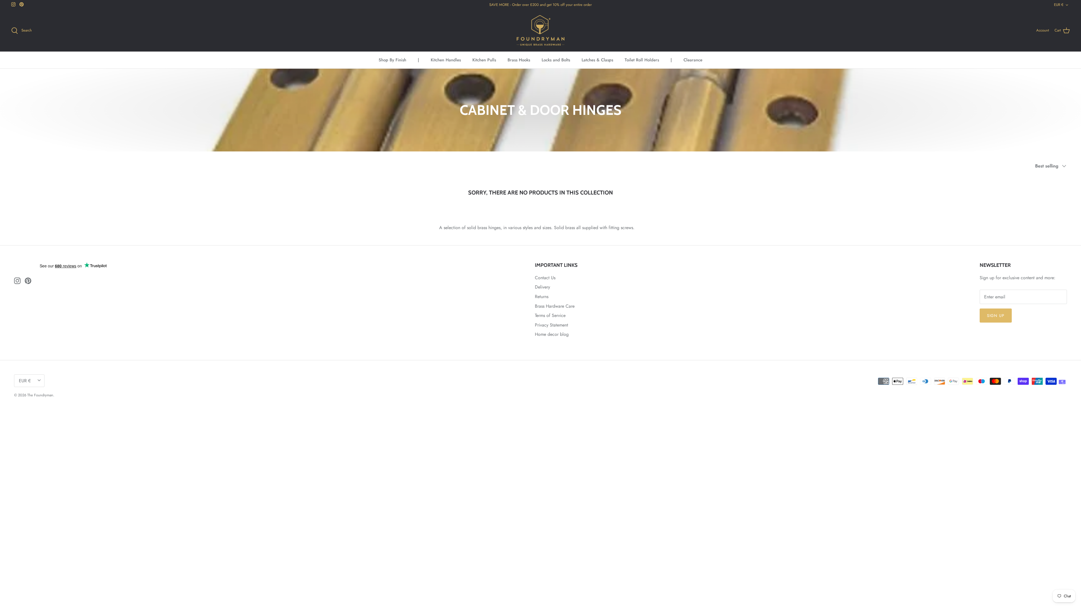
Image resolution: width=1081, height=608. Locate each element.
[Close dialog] (643, 241)
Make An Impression (595, 358)
